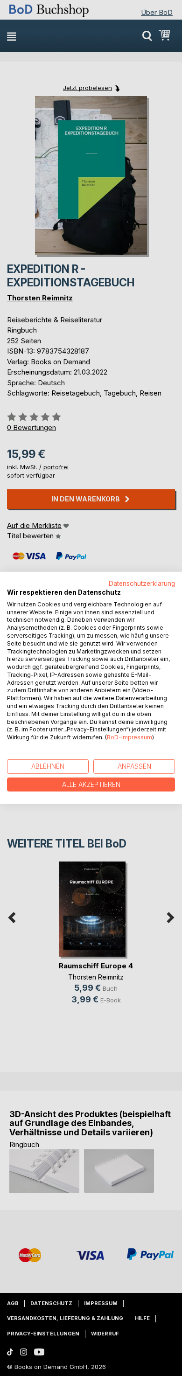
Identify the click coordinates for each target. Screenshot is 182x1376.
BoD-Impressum (129, 737)
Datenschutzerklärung (142, 583)
